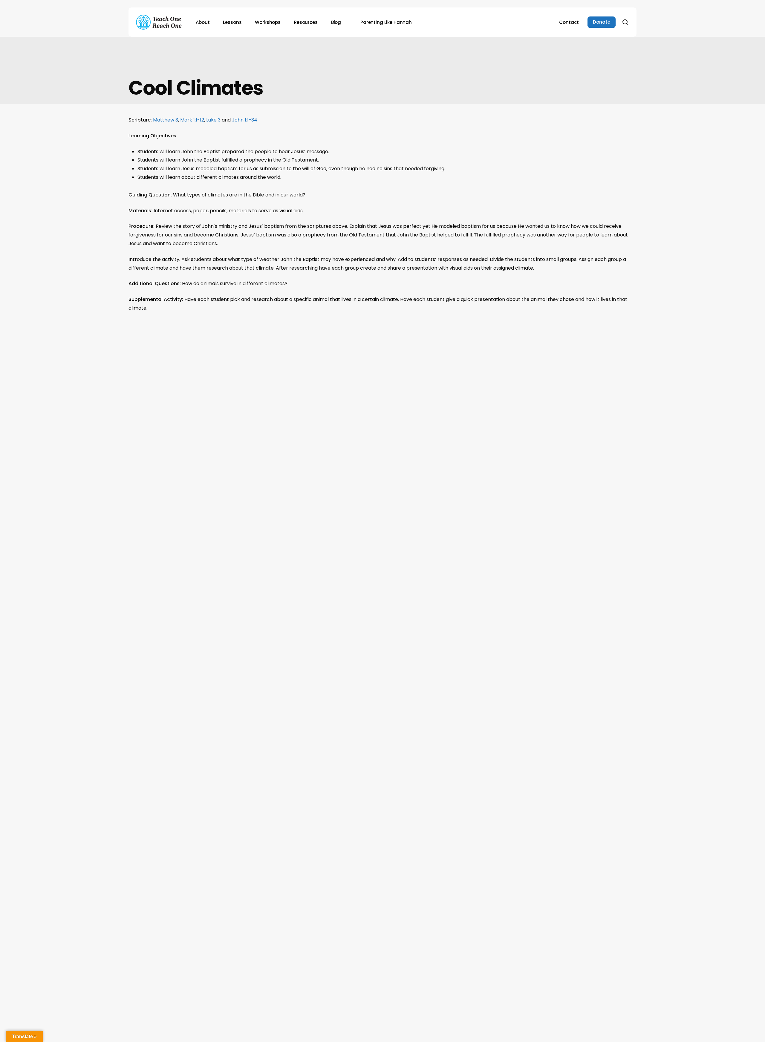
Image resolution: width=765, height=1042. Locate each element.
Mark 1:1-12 (192, 119)
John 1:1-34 (244, 119)
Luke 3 (213, 119)
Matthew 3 (165, 119)
